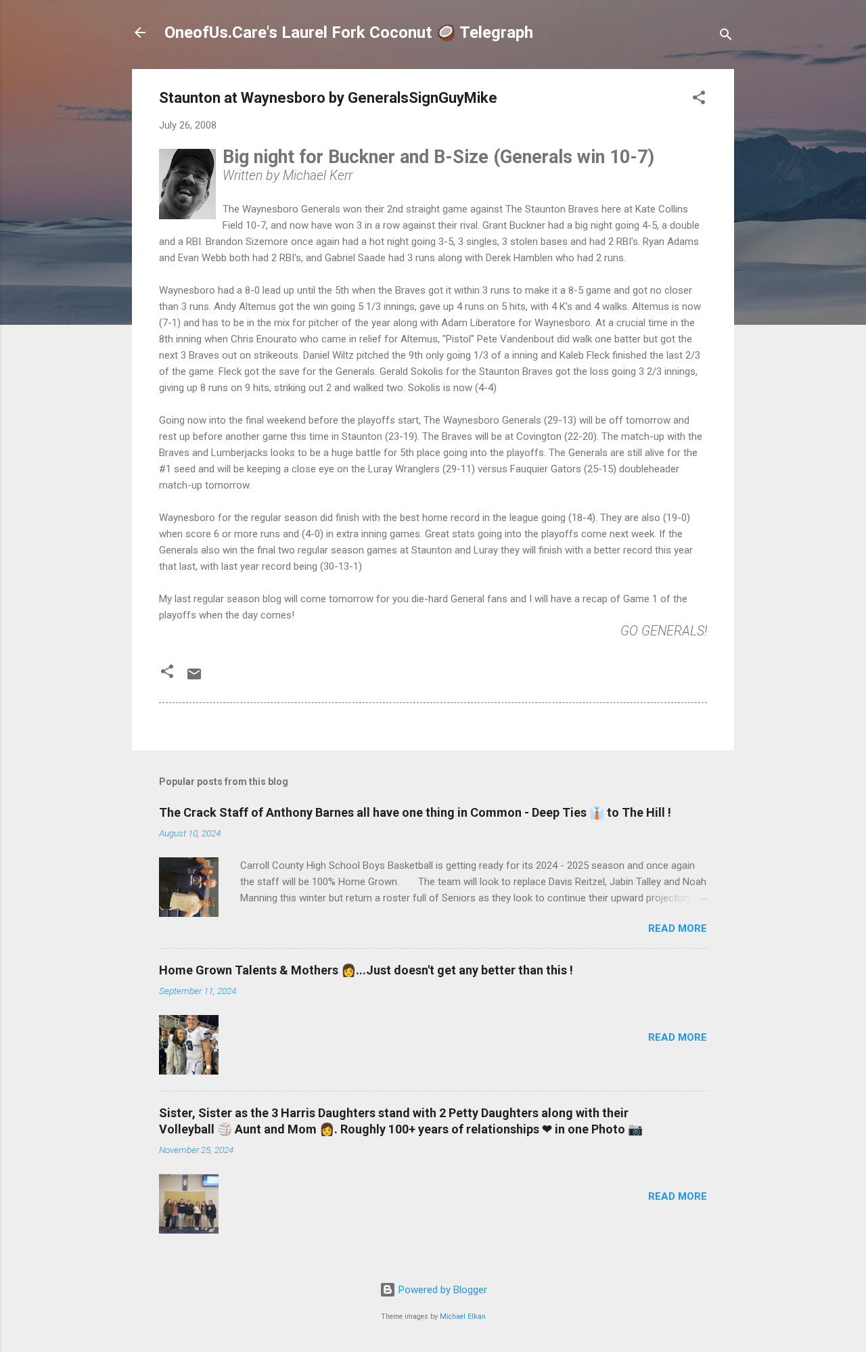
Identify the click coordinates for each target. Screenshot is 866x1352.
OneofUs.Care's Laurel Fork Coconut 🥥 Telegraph (348, 32)
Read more (677, 928)
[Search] (726, 37)
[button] (699, 99)
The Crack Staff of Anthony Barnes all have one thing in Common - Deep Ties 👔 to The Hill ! (415, 812)
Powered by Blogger (441, 1290)
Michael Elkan (463, 1316)
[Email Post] (194, 679)
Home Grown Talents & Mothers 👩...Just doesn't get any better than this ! (366, 970)
